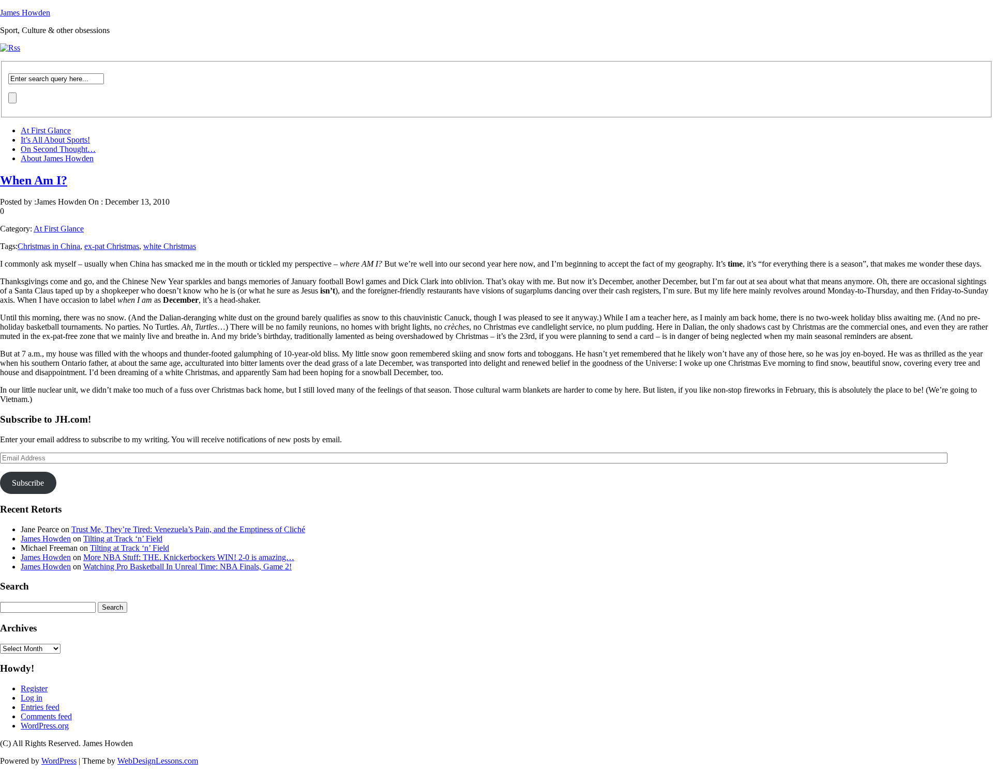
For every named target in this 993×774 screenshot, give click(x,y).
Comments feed (46, 716)
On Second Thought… (58, 149)
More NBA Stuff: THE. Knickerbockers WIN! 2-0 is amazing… (188, 557)
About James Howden (57, 158)
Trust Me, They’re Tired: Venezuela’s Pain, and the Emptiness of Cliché (188, 529)
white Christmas (169, 246)
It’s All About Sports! (55, 139)
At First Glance (46, 130)
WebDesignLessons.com (157, 760)
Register (34, 688)
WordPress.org (45, 725)
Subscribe (28, 482)
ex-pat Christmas (111, 246)
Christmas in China (49, 246)
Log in (31, 697)
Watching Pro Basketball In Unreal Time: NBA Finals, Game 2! (187, 566)
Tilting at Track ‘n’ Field (122, 538)
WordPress (59, 760)
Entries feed (40, 707)
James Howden (25, 12)
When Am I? (33, 180)
